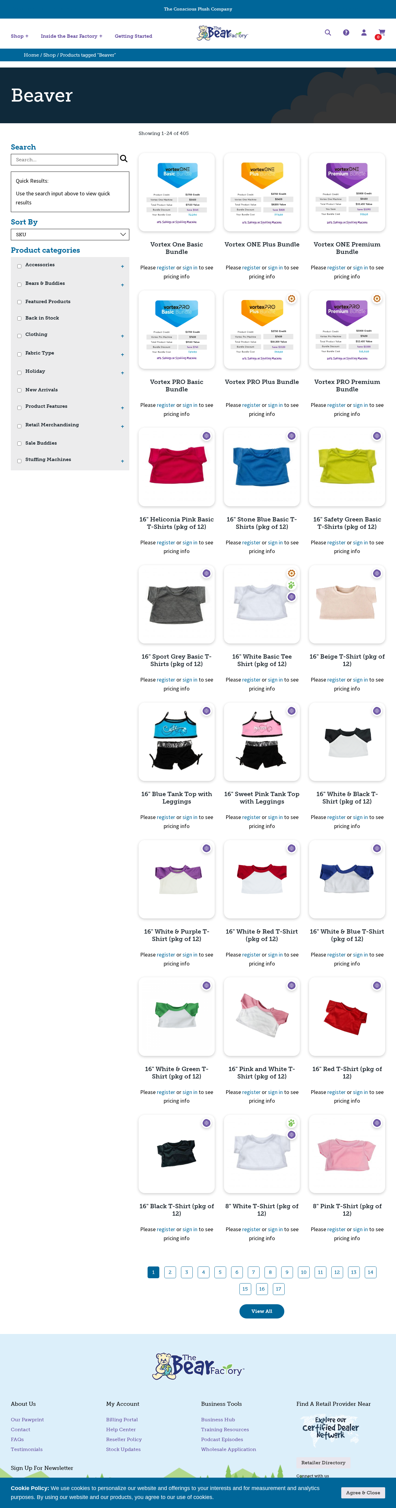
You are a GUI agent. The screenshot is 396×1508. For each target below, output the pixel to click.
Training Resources (225, 1429)
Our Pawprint (27, 1420)
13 (353, 1272)
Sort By (24, 222)
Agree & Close (363, 1493)
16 (262, 1289)
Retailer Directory (323, 1463)
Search (23, 147)
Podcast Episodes (222, 1439)
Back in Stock (42, 318)
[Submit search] (123, 159)
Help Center (348, 9)
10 (304, 1272)
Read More (229, 1497)
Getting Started (133, 36)
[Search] (328, 33)
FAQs (17, 1439)
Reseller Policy (124, 1439)
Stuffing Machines (61, 9)
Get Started (23, 9)
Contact (376, 9)
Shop (17, 36)
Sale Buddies (41, 443)
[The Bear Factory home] (222, 33)
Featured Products (48, 301)
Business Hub (218, 1420)
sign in (190, 267)
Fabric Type (39, 353)
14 (370, 1272)
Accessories (40, 265)
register (166, 267)
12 (337, 1272)
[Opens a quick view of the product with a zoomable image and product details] (177, 192)
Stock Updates (123, 1449)
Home (31, 55)
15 (245, 1289)
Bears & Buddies (45, 283)
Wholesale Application (228, 1449)
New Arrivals (41, 390)
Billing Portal (122, 1420)
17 (278, 1289)
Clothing (36, 334)
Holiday (35, 371)
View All (262, 1311)
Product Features (46, 406)
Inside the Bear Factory (69, 36)
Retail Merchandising (52, 425)
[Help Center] (346, 33)
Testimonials (27, 1449)
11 (320, 1272)
